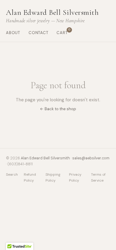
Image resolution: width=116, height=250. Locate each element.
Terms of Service (98, 177)
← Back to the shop (58, 108)
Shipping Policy (53, 177)
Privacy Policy (75, 177)
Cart (62, 32)
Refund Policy (30, 177)
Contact (38, 32)
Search (12, 174)
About (13, 32)
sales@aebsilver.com (90, 158)
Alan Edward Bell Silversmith (45, 158)
